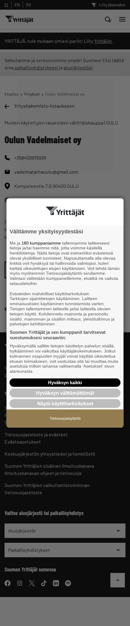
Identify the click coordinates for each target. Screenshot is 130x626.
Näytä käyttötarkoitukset (65, 403)
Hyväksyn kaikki (65, 382)
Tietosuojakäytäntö (65, 418)
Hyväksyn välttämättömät (65, 393)
